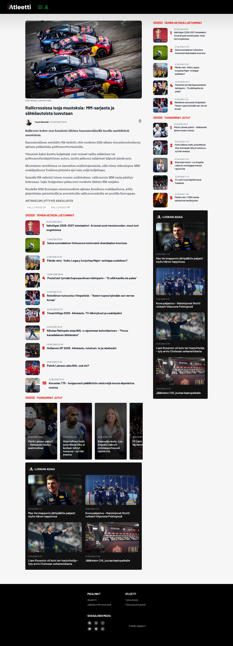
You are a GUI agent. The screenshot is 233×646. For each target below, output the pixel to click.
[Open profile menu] (46, 7)
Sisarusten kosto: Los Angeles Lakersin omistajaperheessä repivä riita (189, 165)
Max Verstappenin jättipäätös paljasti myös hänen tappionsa (51, 514)
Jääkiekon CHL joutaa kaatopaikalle (107, 560)
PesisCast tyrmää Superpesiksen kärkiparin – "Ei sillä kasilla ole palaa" (92, 278)
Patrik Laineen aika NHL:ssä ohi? (68, 365)
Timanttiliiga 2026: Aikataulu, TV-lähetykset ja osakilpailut (84, 313)
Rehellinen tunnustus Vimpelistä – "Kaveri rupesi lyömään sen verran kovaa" (90, 298)
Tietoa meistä (131, 600)
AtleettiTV (92, 600)
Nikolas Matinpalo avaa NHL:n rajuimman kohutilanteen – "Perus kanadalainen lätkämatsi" (87, 333)
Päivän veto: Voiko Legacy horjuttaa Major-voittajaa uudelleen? (87, 260)
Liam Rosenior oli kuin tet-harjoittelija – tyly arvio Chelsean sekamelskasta (53, 562)
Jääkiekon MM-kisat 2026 (99, 604)
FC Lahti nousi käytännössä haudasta (188, 181)
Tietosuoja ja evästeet (135, 604)
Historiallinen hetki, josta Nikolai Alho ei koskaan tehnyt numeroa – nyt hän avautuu (191, 148)
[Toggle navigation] (40, 7)
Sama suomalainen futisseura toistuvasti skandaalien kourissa (87, 243)
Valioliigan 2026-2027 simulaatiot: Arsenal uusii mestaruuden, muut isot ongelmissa (92, 228)
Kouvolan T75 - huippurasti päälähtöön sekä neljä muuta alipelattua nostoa (91, 385)
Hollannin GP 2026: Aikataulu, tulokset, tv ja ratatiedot (81, 348)
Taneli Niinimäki (42, 122)
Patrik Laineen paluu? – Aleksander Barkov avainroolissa (190, 129)
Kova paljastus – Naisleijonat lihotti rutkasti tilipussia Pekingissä (107, 514)
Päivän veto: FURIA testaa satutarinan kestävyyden (187, 199)
